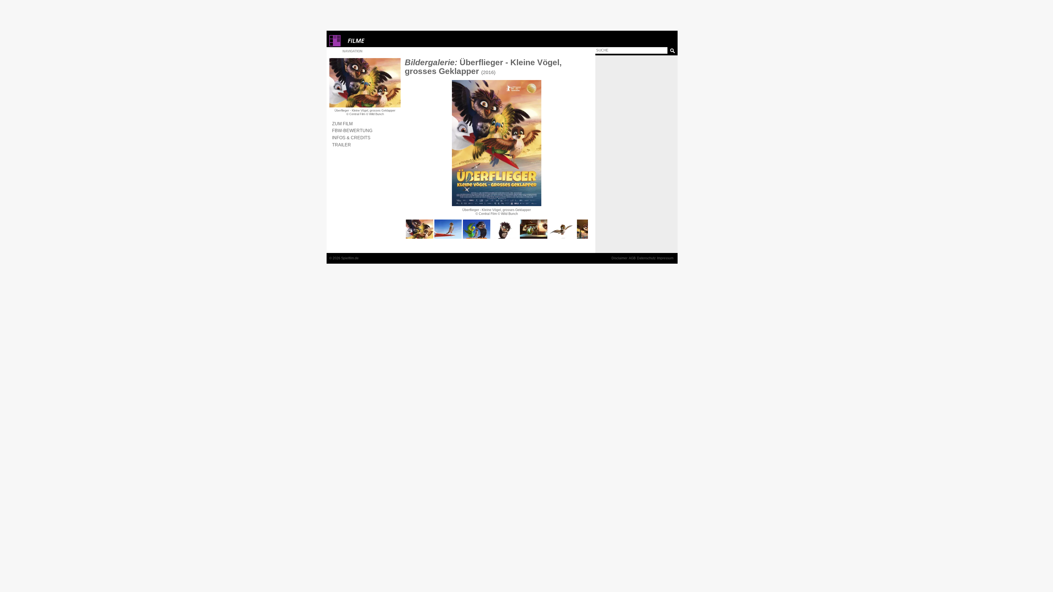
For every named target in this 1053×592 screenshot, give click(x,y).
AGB (632, 258)
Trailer (341, 144)
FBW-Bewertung (352, 130)
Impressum (665, 258)
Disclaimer (619, 258)
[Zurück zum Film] (365, 82)
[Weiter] (496, 143)
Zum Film (342, 123)
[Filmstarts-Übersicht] (376, 41)
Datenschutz (646, 258)
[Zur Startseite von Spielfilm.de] (335, 45)
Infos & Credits (351, 137)
